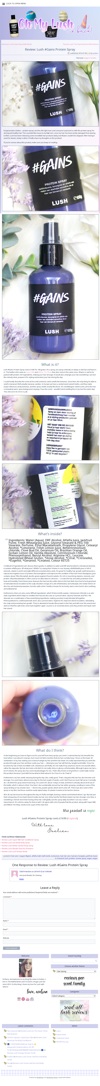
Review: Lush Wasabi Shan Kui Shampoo (17, 848)
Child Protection (25, 871)
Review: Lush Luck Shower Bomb (14, 851)
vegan (89, 858)
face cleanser (12, 1031)
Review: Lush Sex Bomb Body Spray (16, 842)
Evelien (95, 53)
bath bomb (46, 856)
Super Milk (30, 372)
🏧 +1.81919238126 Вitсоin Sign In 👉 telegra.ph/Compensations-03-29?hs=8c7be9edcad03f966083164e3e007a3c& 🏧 (25, 1047)
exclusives (55, 856)
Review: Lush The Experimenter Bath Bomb (80, 44)
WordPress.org (62, 1042)
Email (5, 929)
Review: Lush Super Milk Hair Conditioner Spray (20, 840)
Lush (66, 858)
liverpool (60, 858)
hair (61, 856)
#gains (28, 856)
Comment (7, 897)
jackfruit (89, 856)
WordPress (40, 1077)
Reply (21, 879)
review (78, 858)
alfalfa (34, 856)
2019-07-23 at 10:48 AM (43, 871)
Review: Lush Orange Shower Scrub (21, 1053)
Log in (58, 1031)
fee (8, 1063)
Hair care (14, 856)
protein (72, 858)
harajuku (81, 856)
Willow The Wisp (44, 372)
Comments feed (62, 1038)
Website (6, 938)
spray (84, 858)
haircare (74, 856)
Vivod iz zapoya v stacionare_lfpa (20, 1037)
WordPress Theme (52, 1077)
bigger (86, 58)
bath (39, 856)
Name (6, 921)
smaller (93, 58)
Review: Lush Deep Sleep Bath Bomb (17, 44)
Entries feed (61, 1034)
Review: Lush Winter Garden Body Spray (17, 845)
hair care (67, 856)
